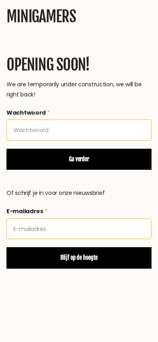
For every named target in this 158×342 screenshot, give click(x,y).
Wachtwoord (28, 113)
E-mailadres (26, 211)
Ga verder (79, 159)
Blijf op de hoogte (79, 257)
